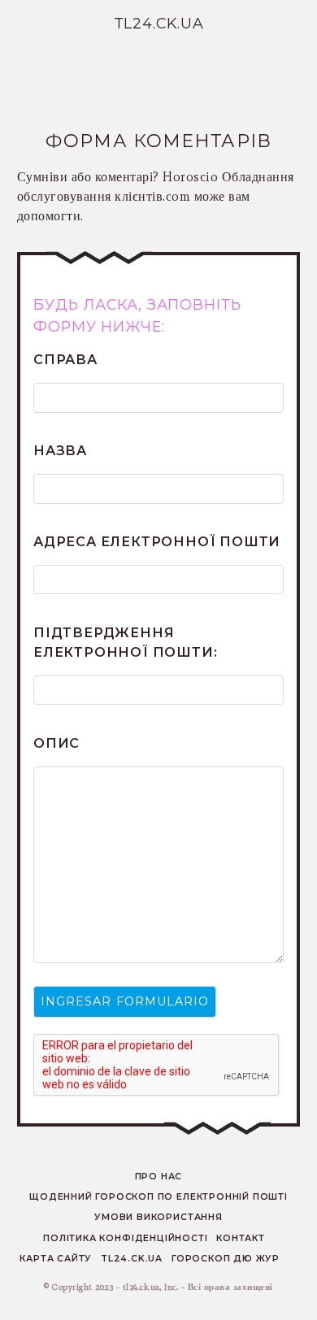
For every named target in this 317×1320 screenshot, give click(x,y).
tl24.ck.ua (132, 1258)
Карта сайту (56, 1258)
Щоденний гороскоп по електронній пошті (158, 1197)
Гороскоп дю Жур (226, 1258)
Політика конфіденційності (125, 1238)
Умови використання (158, 1217)
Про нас (159, 1176)
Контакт (240, 1238)
